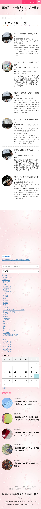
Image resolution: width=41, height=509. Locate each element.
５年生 (5, 305)
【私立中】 (6, 280)
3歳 (4, 321)
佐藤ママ (19, 131)
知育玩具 (6, 333)
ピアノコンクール (27, 184)
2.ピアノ (29, 67)
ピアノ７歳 (7, 349)
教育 (24, 131)
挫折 (24, 186)
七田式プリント (9, 330)
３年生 (5, 300)
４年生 (5, 303)
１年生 (5, 296)
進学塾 (5, 317)
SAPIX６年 (7, 291)
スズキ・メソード (22, 100)
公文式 (5, 314)
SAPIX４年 (7, 287)
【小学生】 (6, 293)
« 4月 (4, 388)
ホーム (4, 275)
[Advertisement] (20, 233)
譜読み (24, 73)
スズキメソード (21, 41)
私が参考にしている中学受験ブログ (16, 260)
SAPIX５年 (7, 289)
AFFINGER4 (30, 504)
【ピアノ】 (6, 337)
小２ (35, 100)
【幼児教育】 (7, 319)
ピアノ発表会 (18, 43)
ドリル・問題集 (9, 312)
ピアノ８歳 (29, 39)
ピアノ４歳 (7, 342)
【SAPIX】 (6, 284)
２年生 (5, 298)
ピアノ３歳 (7, 340)
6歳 (4, 328)
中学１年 (6, 282)
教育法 (29, 131)
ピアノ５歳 (7, 344)
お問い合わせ (8, 277)
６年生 (5, 307)
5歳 (4, 326)
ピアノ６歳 (7, 346)
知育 (33, 131)
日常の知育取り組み (10, 335)
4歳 (4, 323)
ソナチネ (30, 41)
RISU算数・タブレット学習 (13, 310)
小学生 (20, 186)
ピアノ (36, 41)
